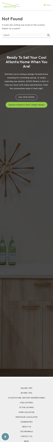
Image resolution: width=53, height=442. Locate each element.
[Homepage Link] (11, 5)
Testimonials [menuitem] (26, 431)
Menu (48, 5)
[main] (26, 27)
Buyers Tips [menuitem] (26, 393)
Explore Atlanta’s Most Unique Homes (27, 104)
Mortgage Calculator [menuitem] (26, 417)
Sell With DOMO (26, 97)
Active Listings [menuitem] (26, 407)
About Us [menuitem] (26, 427)
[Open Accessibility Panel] (5, 437)
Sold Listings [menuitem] (26, 402)
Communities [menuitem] (26, 422)
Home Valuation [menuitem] (26, 412)
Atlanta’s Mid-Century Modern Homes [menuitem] (26, 398)
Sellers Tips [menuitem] (26, 388)
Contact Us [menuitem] (26, 436)
